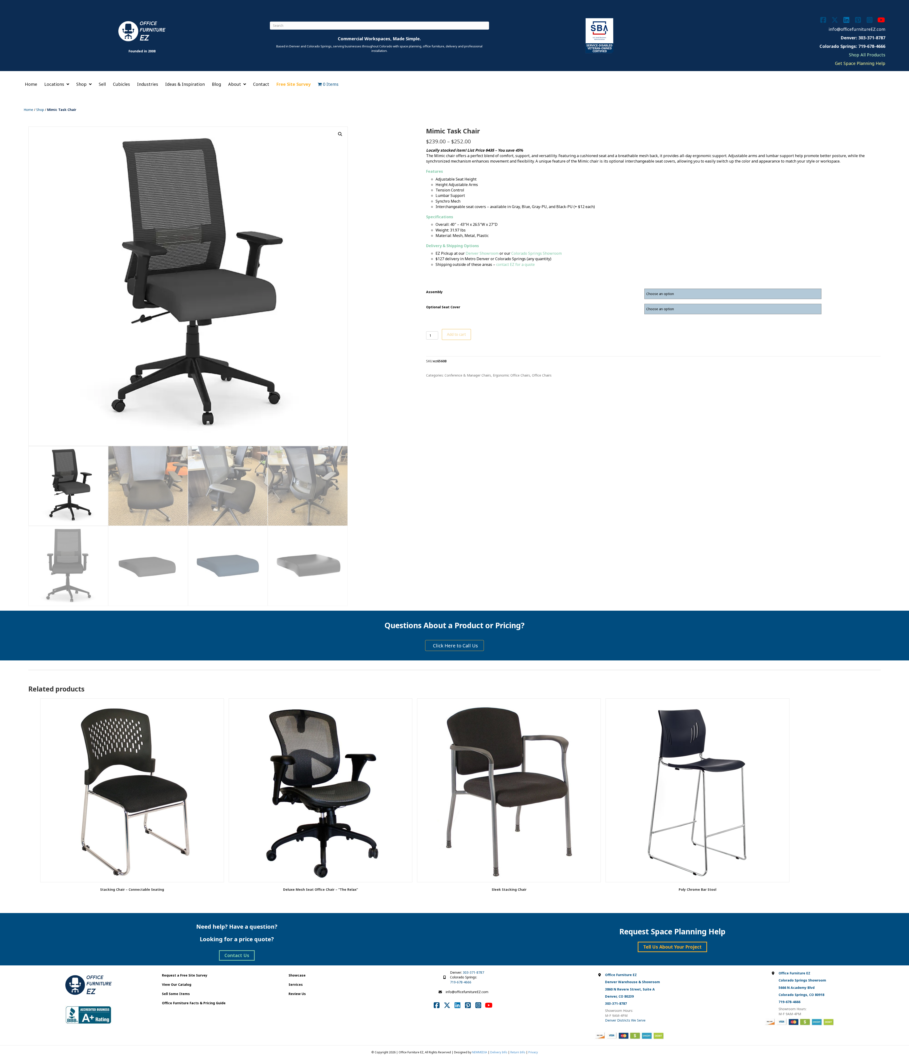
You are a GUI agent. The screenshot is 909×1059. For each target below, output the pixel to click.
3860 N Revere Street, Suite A (630, 989)
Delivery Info (498, 1052)
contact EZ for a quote (515, 264)
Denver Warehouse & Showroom (632, 982)
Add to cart (456, 334)
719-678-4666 (460, 982)
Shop (40, 109)
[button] (340, 134)
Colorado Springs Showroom (536, 253)
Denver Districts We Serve (625, 1020)
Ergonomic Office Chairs (511, 375)
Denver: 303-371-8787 (863, 38)
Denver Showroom (482, 253)
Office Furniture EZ (621, 975)
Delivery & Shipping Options (452, 245)
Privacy (533, 1052)
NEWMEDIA (479, 1052)
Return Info (517, 1052)
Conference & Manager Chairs (468, 375)
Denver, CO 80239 (619, 996)
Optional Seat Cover (443, 307)
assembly (434, 292)
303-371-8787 (473, 972)
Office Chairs (542, 375)
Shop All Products (867, 55)
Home (28, 109)
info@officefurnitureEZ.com (857, 29)
